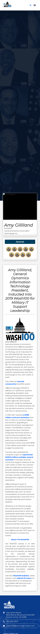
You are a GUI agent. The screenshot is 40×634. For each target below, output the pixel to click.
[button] (34, 5)
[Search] (30, 5)
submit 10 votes (24, 578)
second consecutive (14, 382)
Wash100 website (21, 575)
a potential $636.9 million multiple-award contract (19, 457)
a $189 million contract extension (17, 416)
